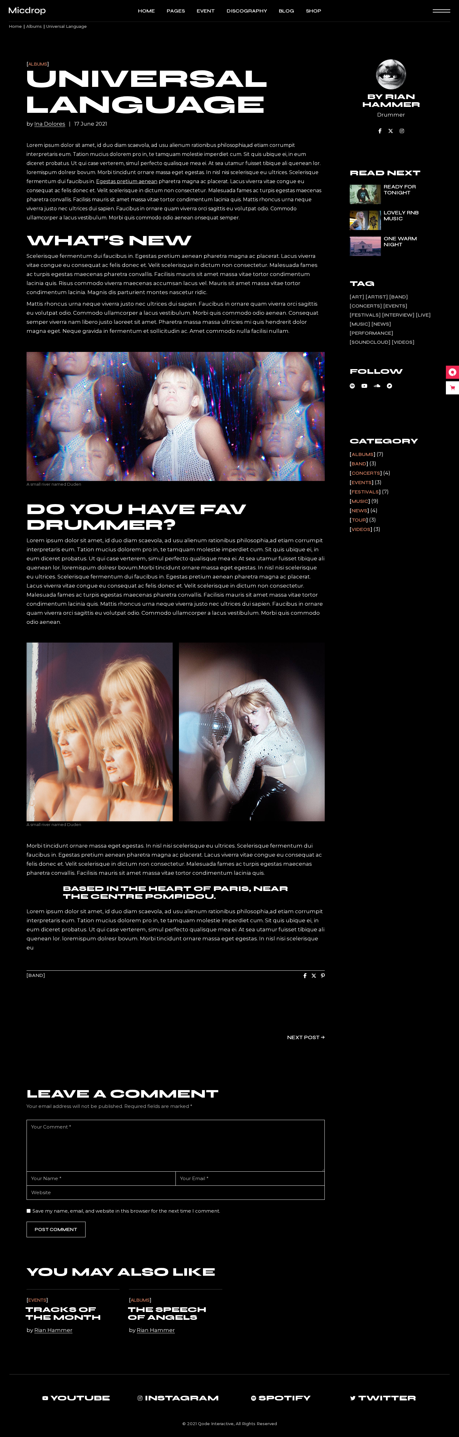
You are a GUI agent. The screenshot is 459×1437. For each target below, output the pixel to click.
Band (35, 975)
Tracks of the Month (63, 1313)
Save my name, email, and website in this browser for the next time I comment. (126, 1211)
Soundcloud (370, 342)
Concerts (366, 306)
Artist (377, 297)
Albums (34, 26)
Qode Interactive (216, 1423)
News (381, 324)
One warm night (400, 241)
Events (37, 1300)
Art (357, 297)
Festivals (365, 315)
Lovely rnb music (401, 215)
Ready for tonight (400, 189)
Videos (403, 342)
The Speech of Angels (167, 1313)
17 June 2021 (90, 124)
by (46, 124)
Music (360, 324)
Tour (359, 520)
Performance (371, 333)
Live (423, 315)
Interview (398, 315)
